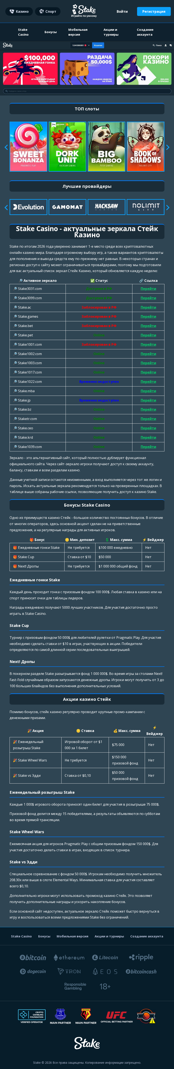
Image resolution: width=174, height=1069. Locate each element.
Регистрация (154, 11)
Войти (122, 11)
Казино (22, 11)
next (166, 147)
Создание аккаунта (145, 32)
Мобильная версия (77, 32)
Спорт (50, 11)
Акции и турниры (111, 32)
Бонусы (51, 32)
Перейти (148, 288)
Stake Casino (23, 32)
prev (7, 147)
